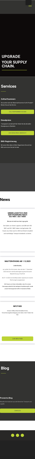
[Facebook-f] (12, 435)
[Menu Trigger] (30, 5)
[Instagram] (22, 435)
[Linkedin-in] (17, 435)
